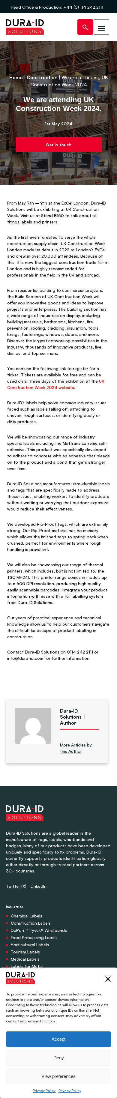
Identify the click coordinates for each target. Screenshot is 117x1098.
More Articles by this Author (76, 748)
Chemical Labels (26, 915)
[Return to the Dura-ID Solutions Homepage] (25, 826)
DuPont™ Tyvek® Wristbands (39, 930)
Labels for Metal (27, 966)
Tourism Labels (25, 951)
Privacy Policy (44, 1090)
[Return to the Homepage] (25, 27)
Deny (58, 1057)
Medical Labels (25, 959)
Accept (58, 1039)
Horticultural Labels (30, 944)
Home (16, 77)
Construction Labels (31, 923)
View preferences (58, 1076)
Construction (42, 77)
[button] (108, 979)
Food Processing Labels (34, 937)
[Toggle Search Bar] (85, 27)
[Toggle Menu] (101, 26)
